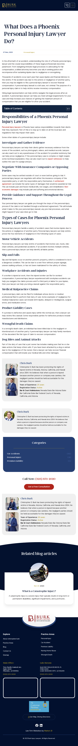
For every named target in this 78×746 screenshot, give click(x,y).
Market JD (48, 731)
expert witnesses (55, 159)
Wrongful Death (46, 655)
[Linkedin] (41, 725)
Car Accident (45, 643)
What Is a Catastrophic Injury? (39, 591)
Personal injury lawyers (11, 127)
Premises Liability (47, 647)
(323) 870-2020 (45, 479)
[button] (72, 5)
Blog (4, 647)
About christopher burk (11, 639)
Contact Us (7, 651)
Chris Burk (26, 363)
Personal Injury (29, 52)
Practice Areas (8, 643)
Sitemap (6, 655)
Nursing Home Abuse (48, 651)
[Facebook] (37, 725)
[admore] (67, 5)
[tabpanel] (39, 588)
